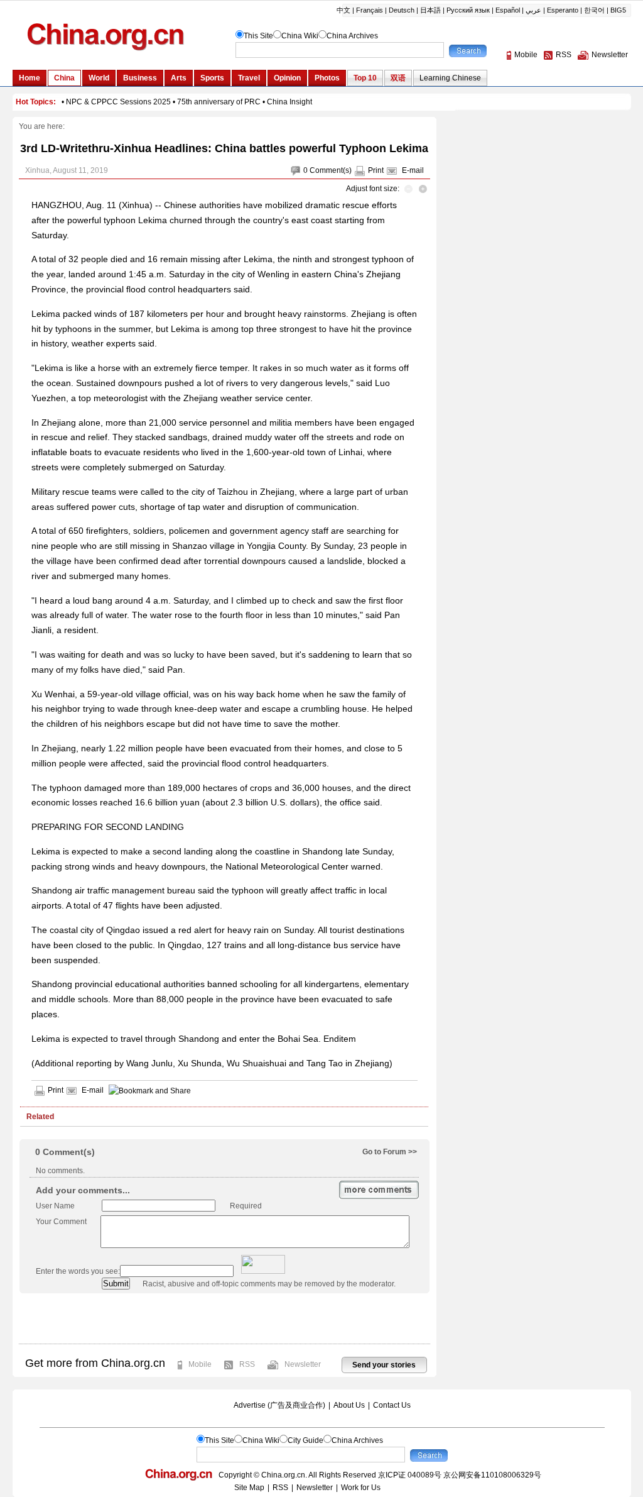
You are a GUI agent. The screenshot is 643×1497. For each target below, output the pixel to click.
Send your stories (384, 1365)
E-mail (413, 170)
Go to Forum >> (389, 1151)
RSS (247, 1364)
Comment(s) (331, 170)
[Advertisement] (224, 1318)
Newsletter (302, 1364)
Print (376, 170)
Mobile (200, 1364)
